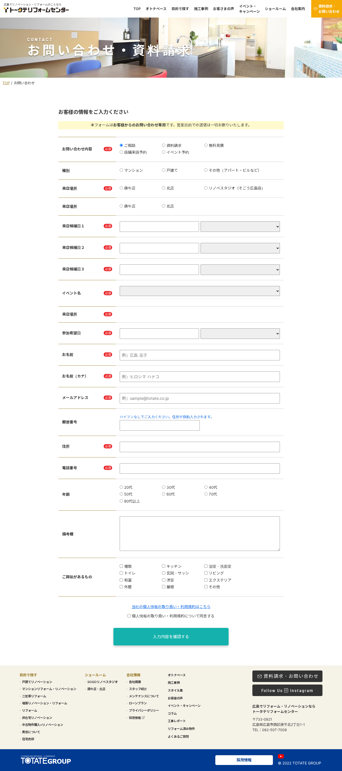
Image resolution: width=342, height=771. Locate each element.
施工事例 (201, 9)
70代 (213, 494)
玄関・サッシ (177, 573)
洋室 (170, 580)
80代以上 (132, 501)
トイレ (129, 573)
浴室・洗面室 (220, 566)
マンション (133, 170)
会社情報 (133, 675)
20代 (128, 487)
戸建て (172, 170)
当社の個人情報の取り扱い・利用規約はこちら (171, 606)
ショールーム (275, 9)
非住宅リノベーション (37, 718)
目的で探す (180, 9)
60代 (170, 494)
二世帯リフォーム (34, 696)
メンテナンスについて (144, 696)
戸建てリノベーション (37, 682)
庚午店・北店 (96, 689)
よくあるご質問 (178, 736)
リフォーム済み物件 (181, 729)
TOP (137, 9)
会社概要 (135, 682)
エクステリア (220, 580)
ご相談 (129, 145)
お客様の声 (175, 698)
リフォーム (29, 710)
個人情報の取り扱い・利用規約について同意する (173, 616)
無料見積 (216, 145)
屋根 (170, 587)
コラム (172, 713)
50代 (128, 494)
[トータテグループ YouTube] (281, 756)
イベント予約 (177, 152)
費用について (31, 732)
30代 (170, 487)
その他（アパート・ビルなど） (235, 170)
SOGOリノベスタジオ (102, 682)
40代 (213, 487)
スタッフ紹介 (138, 689)
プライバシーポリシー (144, 710)
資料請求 (174, 145)
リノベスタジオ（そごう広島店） (237, 188)
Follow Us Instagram (287, 690)
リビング (216, 573)
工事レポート (177, 721)
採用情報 (135, 718)
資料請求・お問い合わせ (328, 9)
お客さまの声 (223, 9)
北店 (170, 188)
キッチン (174, 566)
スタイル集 (175, 690)
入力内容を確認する (171, 636)
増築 (128, 566)
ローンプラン (138, 703)
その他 (214, 587)
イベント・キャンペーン (249, 9)
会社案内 (298, 9)
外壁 (128, 587)
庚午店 (129, 188)
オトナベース (156, 9)
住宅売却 (28, 739)
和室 (128, 580)
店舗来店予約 (135, 152)
